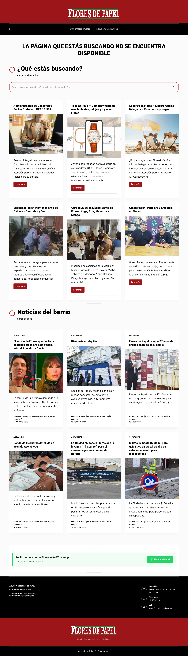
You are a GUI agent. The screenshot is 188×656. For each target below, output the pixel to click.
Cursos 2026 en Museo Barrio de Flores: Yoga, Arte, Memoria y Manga (92, 211)
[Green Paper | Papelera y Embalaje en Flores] (152, 236)
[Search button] (174, 87)
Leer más (21, 185)
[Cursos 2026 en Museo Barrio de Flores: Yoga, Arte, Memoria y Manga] (94, 239)
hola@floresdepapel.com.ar (160, 608)
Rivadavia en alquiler (84, 341)
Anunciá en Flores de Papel (22, 586)
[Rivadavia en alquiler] (94, 366)
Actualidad (19, 335)
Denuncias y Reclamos (107, 29)
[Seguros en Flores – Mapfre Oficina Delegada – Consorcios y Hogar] (152, 134)
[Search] (10, 29)
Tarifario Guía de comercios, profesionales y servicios (22, 595)
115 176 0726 (154, 600)
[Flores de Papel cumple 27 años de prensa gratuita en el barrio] (152, 369)
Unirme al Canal (162, 559)
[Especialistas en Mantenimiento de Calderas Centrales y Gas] (36, 236)
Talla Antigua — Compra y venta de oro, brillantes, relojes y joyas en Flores (93, 109)
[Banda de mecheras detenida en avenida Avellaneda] (36, 471)
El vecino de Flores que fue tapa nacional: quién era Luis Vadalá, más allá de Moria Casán (33, 345)
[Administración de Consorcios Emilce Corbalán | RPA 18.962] (36, 134)
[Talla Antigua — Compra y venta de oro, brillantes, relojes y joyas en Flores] (94, 137)
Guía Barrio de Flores (80, 29)
